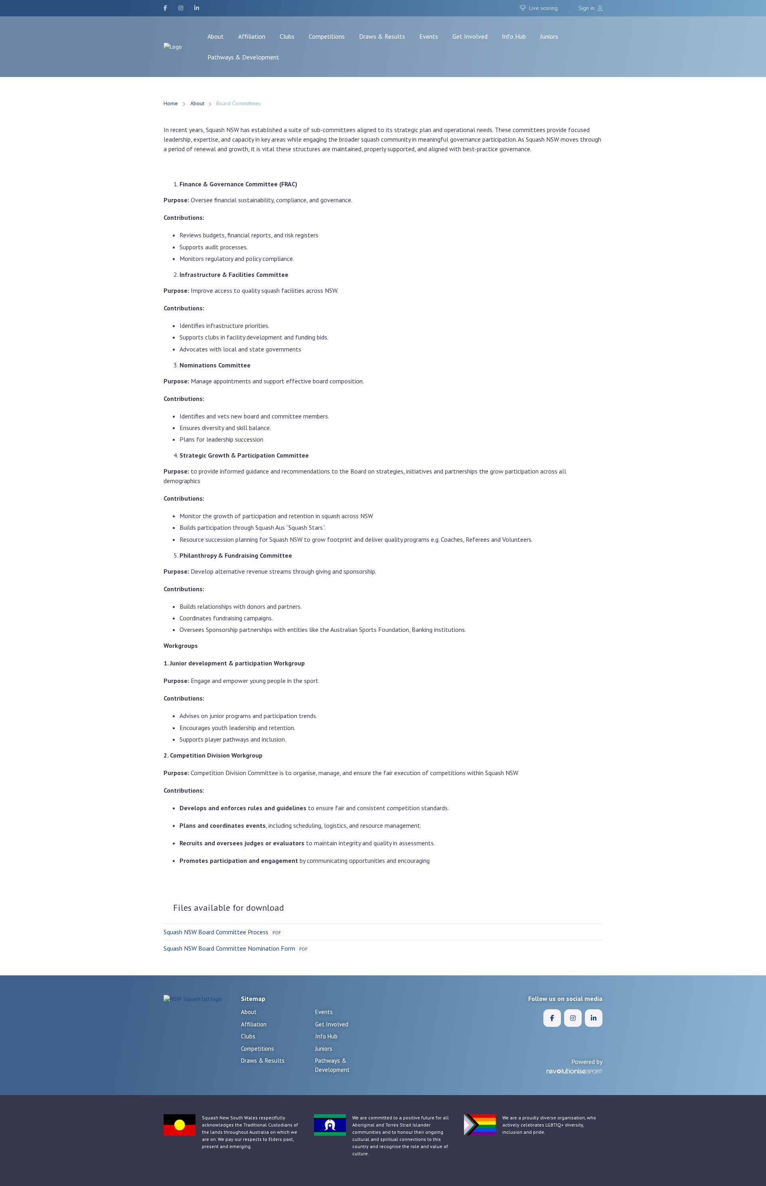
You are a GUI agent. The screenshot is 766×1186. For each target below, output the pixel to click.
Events (428, 36)
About (215, 36)
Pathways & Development (243, 57)
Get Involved (470, 36)
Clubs (287, 36)
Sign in (587, 8)
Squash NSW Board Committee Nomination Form (229, 948)
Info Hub (514, 36)
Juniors (549, 36)
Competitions (327, 36)
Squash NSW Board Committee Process (216, 932)
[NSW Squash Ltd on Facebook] (165, 8)
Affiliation (251, 36)
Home (171, 103)
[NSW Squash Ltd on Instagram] (180, 8)
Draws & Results (382, 36)
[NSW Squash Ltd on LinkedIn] (196, 8)
